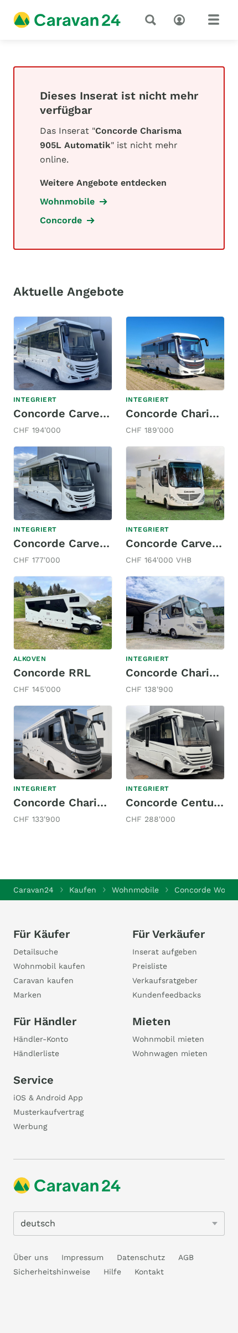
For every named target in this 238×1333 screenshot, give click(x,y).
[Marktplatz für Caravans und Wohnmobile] (67, 20)
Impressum (82, 1257)
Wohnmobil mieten (168, 1039)
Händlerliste (36, 1053)
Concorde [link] (61, 220)
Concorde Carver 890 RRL (83, 413)
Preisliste (149, 966)
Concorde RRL (52, 672)
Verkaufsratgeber (165, 980)
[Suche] (152, 20)
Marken (27, 994)
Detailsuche (35, 951)
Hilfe (112, 1271)
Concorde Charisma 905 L (83, 802)
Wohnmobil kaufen (49, 966)
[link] (62, 376)
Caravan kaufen (43, 980)
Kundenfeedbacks (166, 994)
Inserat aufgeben (164, 951)
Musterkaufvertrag (48, 1112)
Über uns (30, 1257)
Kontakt (149, 1271)
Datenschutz (141, 1257)
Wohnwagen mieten (170, 1053)
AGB (186, 1257)
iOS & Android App (48, 1097)
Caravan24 (33, 889)
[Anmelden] (182, 19)
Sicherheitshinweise (51, 1271)
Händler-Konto (40, 1039)
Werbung (30, 1126)
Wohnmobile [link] (67, 201)
